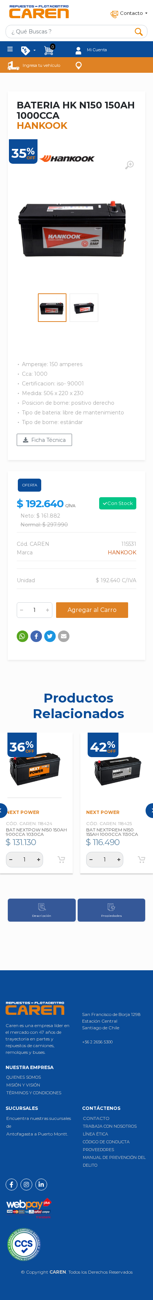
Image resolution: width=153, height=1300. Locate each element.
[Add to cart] (61, 859)
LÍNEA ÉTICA (95, 1134)
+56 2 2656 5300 (97, 1042)
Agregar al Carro (92, 609)
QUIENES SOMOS (23, 1077)
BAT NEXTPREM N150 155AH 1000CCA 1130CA (112, 832)
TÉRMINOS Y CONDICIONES (33, 1092)
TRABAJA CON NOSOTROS (110, 1126)
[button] (128, 12)
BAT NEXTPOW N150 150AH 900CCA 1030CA (36, 832)
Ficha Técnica (47, 440)
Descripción (41, 916)
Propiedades (111, 916)
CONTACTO (96, 1118)
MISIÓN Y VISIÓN (23, 1085)
